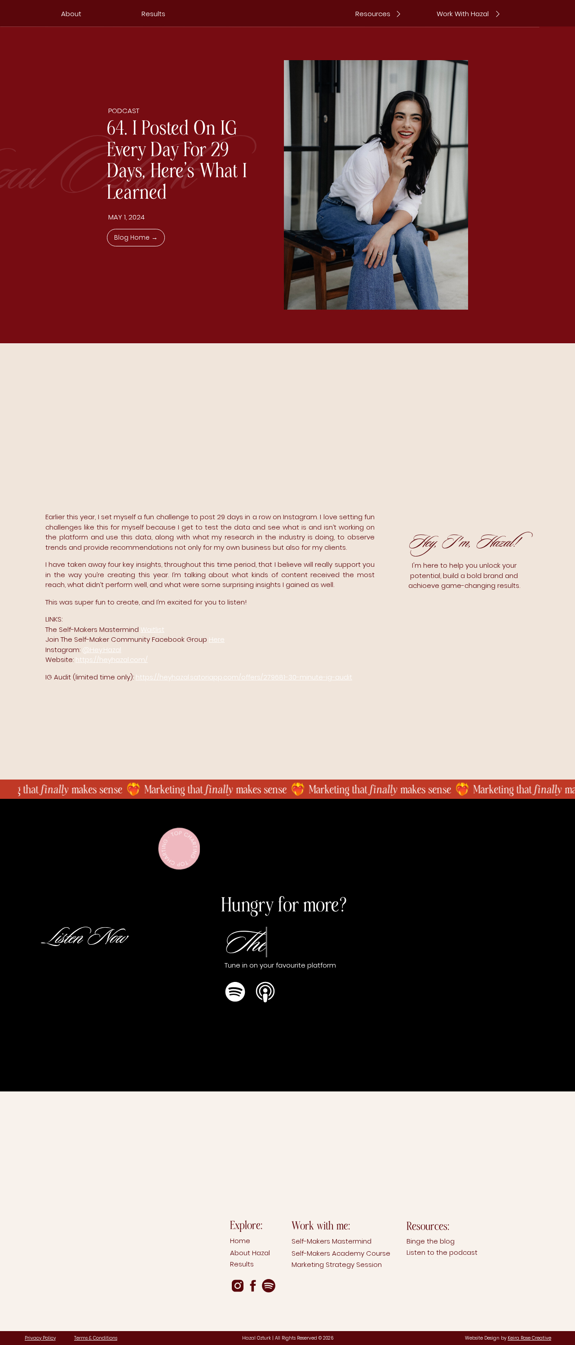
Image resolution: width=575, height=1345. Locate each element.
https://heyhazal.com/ (111, 659)
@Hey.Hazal (101, 649)
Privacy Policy (40, 1338)
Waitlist (152, 629)
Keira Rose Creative (529, 1338)
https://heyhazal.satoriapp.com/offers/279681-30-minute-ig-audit (244, 677)
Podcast (123, 110)
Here (217, 639)
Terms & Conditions (95, 1338)
